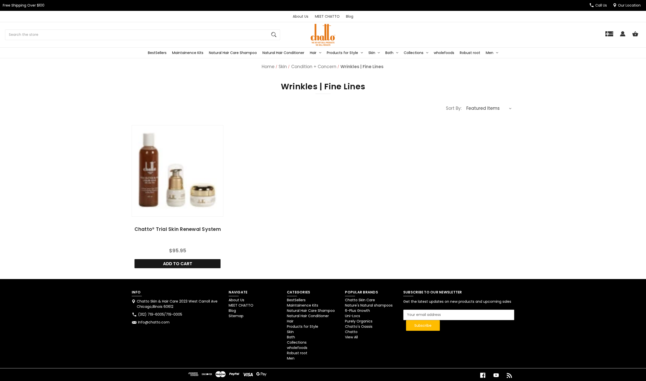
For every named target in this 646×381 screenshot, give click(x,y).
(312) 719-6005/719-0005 (160, 314)
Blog (349, 16)
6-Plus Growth (357, 310)
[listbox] (489, 108)
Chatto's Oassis (358, 326)
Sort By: (454, 108)
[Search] (273, 35)
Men (489, 52)
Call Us (601, 5)
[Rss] (509, 375)
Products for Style (342, 52)
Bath (389, 52)
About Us (300, 16)
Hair (313, 52)
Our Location (629, 5)
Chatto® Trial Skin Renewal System (177, 229)
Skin (371, 52)
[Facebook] (482, 375)
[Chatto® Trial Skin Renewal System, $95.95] (177, 170)
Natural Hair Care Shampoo (233, 52)
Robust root (470, 52)
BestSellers (157, 52)
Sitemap (236, 315)
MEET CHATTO (327, 16)
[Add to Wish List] (184, 211)
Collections (413, 52)
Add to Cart (177, 264)
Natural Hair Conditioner (283, 52)
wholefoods (444, 52)
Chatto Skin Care (360, 300)
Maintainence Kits (187, 52)
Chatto (351, 331)
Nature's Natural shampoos (369, 305)
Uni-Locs (352, 315)
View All (351, 337)
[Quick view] (171, 211)
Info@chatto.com (154, 322)
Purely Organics (358, 321)
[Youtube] (496, 375)
